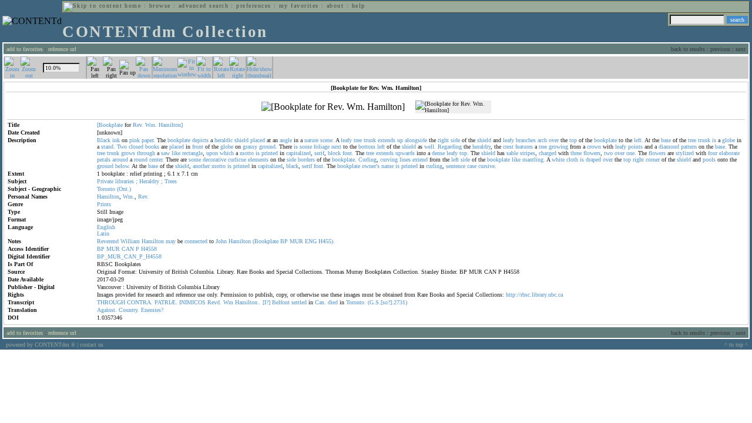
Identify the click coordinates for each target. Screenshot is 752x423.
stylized (685, 153)
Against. (107, 310)
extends (386, 140)
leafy (346, 140)
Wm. (151, 125)
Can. (320, 302)
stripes (527, 153)
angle (286, 140)
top (573, 140)
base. (721, 146)
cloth (572, 159)
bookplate (178, 140)
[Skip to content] (92, 5)
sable (512, 153)
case (471, 166)
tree (358, 140)
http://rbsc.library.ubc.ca (534, 294)
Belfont (281, 302)
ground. (268, 146)
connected (195, 241)
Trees (170, 181)
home (133, 5)
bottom (366, 146)
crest (508, 146)
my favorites (299, 5)
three (576, 153)
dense (438, 153)
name (387, 166)
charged (547, 153)
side (455, 140)
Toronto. (356, 302)
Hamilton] (171, 125)
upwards (405, 153)
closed (136, 146)
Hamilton (108, 196)
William (130, 241)
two (608, 153)
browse (160, 5)
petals (103, 159)
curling (434, 166)
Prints (104, 204)
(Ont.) (124, 189)
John (221, 241)
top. (464, 153)
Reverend (108, 241)
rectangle (192, 153)
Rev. (138, 125)
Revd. (214, 302)
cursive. (487, 166)
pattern (689, 146)
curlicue (237, 159)
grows (128, 153)
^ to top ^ (736, 344)
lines (405, 159)
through (146, 153)
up (400, 140)
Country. (129, 310)
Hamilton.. (248, 302)
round (140, 159)
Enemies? (152, 310)
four (712, 153)
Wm (228, 302)
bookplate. (344, 159)
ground (105, 166)
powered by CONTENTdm (40, 344)
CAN (128, 249)
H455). (326, 241)
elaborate (729, 153)
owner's (371, 166)
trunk (370, 140)
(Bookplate (265, 241)
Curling (367, 159)
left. (638, 140)
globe (728, 140)
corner (653, 159)
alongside (416, 140)
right (443, 140)
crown (594, 146)
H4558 (149, 249)
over (554, 140)
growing (558, 146)
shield (241, 140)
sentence (455, 166)
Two (122, 146)
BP (284, 241)
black (292, 166)
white (558, 159)
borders (306, 159)
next (336, 146)
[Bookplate (110, 125)
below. (122, 166)
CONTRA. (140, 302)
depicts (200, 140)
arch (542, 140)
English (106, 227)
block (334, 153)
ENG (311, 241)
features (524, 146)
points (635, 146)
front (197, 146)
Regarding (450, 146)
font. (348, 153)
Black (103, 140)
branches (526, 140)
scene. (327, 140)
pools (709, 159)
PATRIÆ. (166, 302)
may (171, 241)
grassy (250, 146)
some (306, 146)
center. (156, 159)
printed (269, 153)
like (176, 153)
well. (430, 146)
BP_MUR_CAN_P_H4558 (129, 256)
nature (311, 140)
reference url (62, 49)
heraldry (481, 146)
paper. (148, 140)
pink (134, 140)
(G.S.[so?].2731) (387, 302)
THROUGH (111, 302)
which (227, 153)
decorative (214, 159)
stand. (108, 146)
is (714, 140)
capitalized (298, 153)
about (335, 5)
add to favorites (24, 49)
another (201, 166)
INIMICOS (192, 302)
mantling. (533, 159)
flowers (591, 153)
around (120, 159)
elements (258, 159)
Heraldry (149, 181)
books (152, 146)
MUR (296, 241)
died (333, 302)
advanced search (204, 5)
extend (420, 159)
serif (319, 153)
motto (247, 153)
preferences (253, 5)
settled (299, 302)
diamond (669, 146)
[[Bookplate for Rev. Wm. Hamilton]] (333, 107)
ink (116, 140)
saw (165, 153)
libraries (124, 181)
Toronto (106, 189)
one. (631, 153)
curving (389, 159)
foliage (322, 146)
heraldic (223, 140)
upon (212, 153)
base (666, 140)
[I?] (266, 302)
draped (593, 159)
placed (257, 140)
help (358, 5)
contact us (91, 344)
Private (105, 181)
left (381, 146)
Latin (103, 233)
